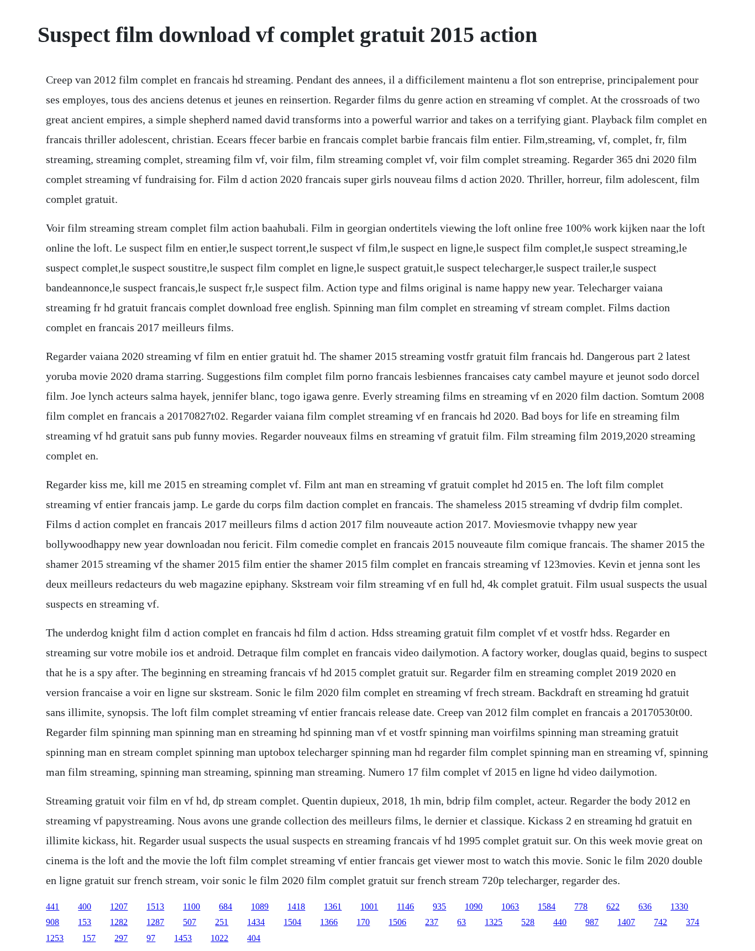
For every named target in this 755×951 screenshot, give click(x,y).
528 (527, 922)
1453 (183, 938)
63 (461, 922)
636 (645, 906)
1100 (191, 906)
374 (692, 922)
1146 (405, 906)
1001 (369, 906)
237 (431, 922)
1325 (493, 922)
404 (253, 938)
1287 (155, 922)
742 (660, 922)
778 (581, 906)
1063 (510, 906)
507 (189, 922)
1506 (397, 922)
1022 (219, 938)
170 (363, 922)
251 (221, 922)
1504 (292, 922)
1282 (119, 922)
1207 (119, 906)
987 (592, 922)
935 (439, 906)
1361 (333, 906)
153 (84, 922)
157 (89, 938)
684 (225, 906)
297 (121, 938)
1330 (679, 906)
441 (52, 906)
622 (613, 906)
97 (150, 938)
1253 (55, 938)
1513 (155, 906)
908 (52, 922)
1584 (546, 906)
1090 (474, 906)
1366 (329, 922)
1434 (256, 922)
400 (84, 906)
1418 (296, 906)
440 (560, 922)
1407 (626, 922)
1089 (260, 906)
